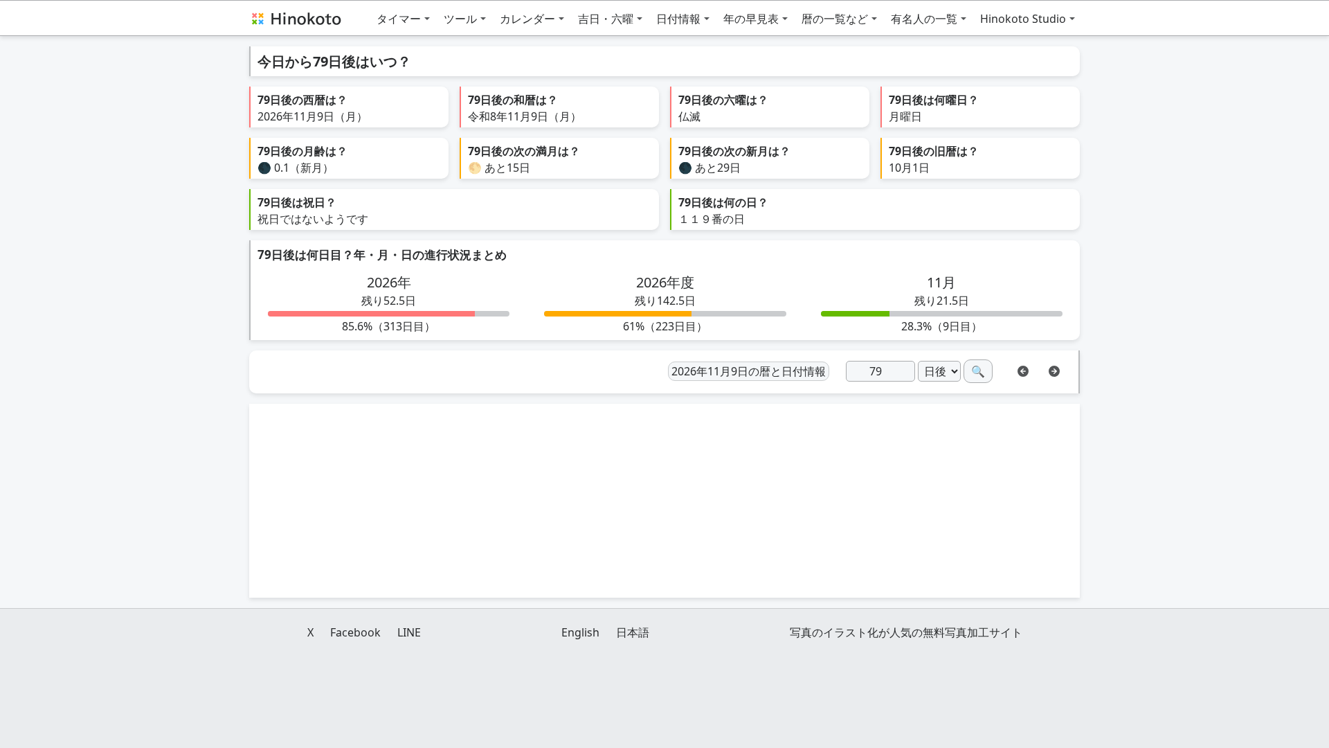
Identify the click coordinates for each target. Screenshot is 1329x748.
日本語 (632, 632)
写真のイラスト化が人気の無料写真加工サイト (906, 632)
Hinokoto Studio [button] (1023, 18)
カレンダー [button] (527, 18)
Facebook (355, 632)
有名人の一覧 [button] (924, 18)
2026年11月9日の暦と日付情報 (748, 371)
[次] (1054, 370)
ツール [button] (460, 18)
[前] (1023, 370)
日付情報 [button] (678, 18)
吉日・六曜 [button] (605, 18)
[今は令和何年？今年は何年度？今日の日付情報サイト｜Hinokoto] (295, 18)
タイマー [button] (399, 18)
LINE (409, 632)
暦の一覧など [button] (835, 18)
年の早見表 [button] (751, 18)
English (580, 632)
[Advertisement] (664, 501)
